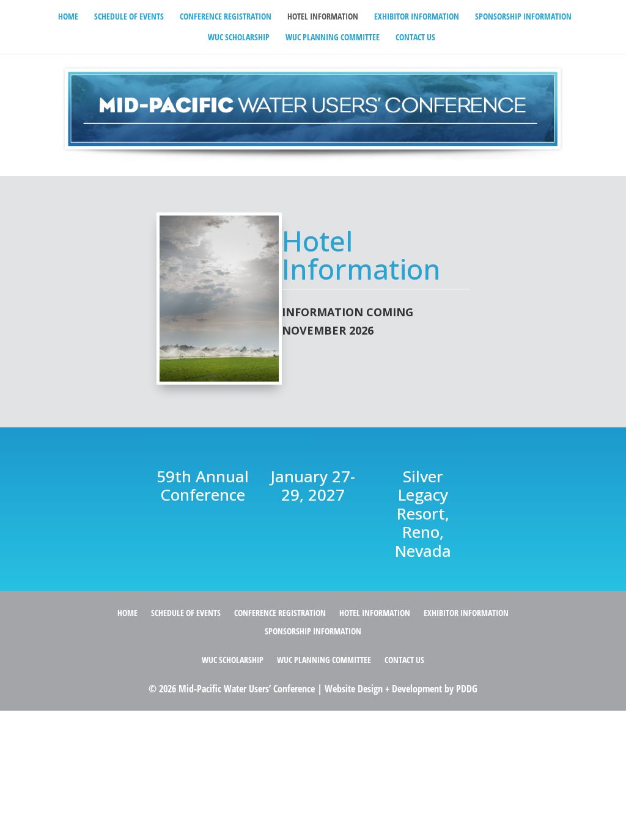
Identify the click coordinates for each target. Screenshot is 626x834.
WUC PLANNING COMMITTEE (332, 38)
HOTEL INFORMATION (322, 17)
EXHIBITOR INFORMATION (416, 17)
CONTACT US (415, 38)
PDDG (466, 688)
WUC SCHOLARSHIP (239, 38)
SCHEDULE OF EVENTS (129, 17)
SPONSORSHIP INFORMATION (523, 17)
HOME (68, 17)
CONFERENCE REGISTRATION (225, 17)
